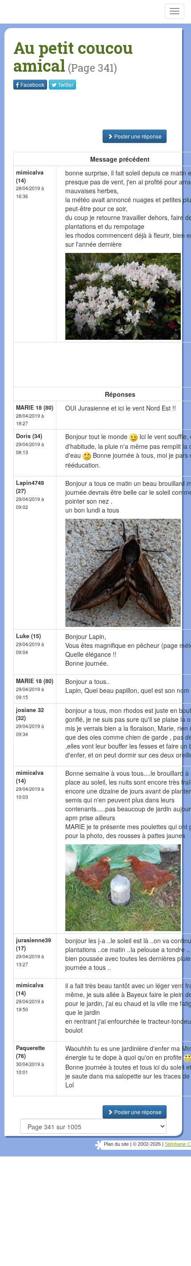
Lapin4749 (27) (30, 487)
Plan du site (116, 1144)
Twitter (65, 84)
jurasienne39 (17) (33, 944)
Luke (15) (28, 636)
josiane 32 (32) (30, 714)
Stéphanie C (178, 1144)
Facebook (32, 84)
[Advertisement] (68, 109)
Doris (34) (29, 436)
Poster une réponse (137, 136)
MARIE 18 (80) (34, 407)
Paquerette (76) (30, 1052)
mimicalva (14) (30, 176)
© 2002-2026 (147, 1144)
